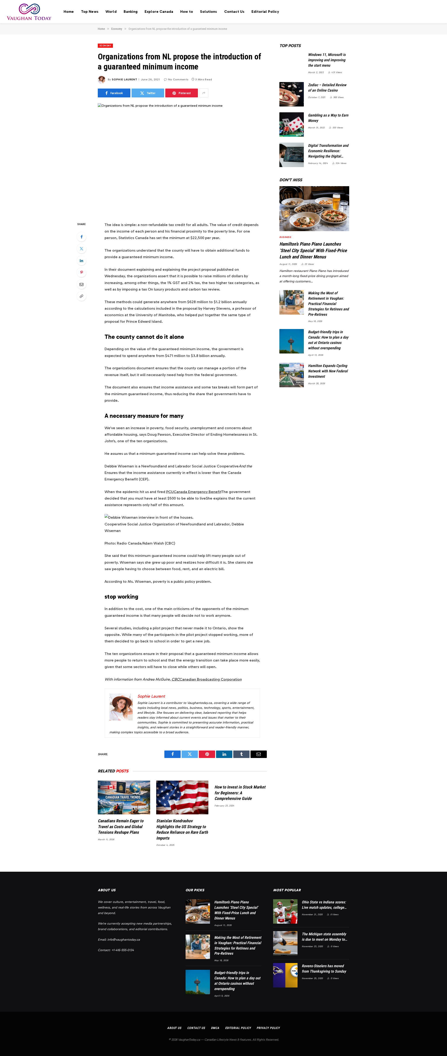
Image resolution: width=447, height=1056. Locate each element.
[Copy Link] (81, 296)
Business (285, 237)
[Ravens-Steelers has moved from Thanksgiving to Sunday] (285, 975)
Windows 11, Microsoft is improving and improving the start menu (326, 60)
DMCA (215, 1028)
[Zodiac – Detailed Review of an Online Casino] (291, 94)
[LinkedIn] (81, 260)
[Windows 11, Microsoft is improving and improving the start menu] (291, 64)
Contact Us (234, 11)
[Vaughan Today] (29, 11)
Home (69, 11)
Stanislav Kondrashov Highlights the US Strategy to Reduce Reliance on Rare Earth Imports (182, 829)
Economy (105, 46)
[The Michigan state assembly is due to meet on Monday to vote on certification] (285, 943)
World (111, 11)
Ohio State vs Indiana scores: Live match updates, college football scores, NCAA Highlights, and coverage (324, 905)
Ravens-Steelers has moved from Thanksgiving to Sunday (324, 969)
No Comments (178, 79)
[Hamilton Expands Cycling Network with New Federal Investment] (291, 375)
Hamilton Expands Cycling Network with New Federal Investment (328, 371)
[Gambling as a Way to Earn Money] (291, 124)
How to (186, 11)
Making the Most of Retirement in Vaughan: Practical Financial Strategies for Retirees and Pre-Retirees (328, 304)
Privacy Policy (268, 1028)
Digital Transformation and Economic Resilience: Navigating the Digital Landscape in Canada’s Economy (328, 151)
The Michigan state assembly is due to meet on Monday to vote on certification (324, 937)
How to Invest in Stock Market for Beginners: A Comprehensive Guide (239, 793)
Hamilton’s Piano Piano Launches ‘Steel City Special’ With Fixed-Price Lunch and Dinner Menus (313, 250)
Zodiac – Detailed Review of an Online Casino (327, 88)
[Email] (81, 284)
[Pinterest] (81, 272)
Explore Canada (159, 11)
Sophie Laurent (124, 79)
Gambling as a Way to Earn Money (328, 118)
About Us (174, 1028)
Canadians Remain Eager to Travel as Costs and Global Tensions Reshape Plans (120, 826)
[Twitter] (81, 248)
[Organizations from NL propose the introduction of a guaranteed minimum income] (182, 158)
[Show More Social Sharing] (203, 93)
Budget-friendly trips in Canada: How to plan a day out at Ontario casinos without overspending (328, 340)
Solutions (208, 11)
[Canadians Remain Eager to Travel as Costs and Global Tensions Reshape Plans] (124, 797)
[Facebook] (81, 236)
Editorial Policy (265, 11)
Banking (131, 11)
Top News (89, 11)
